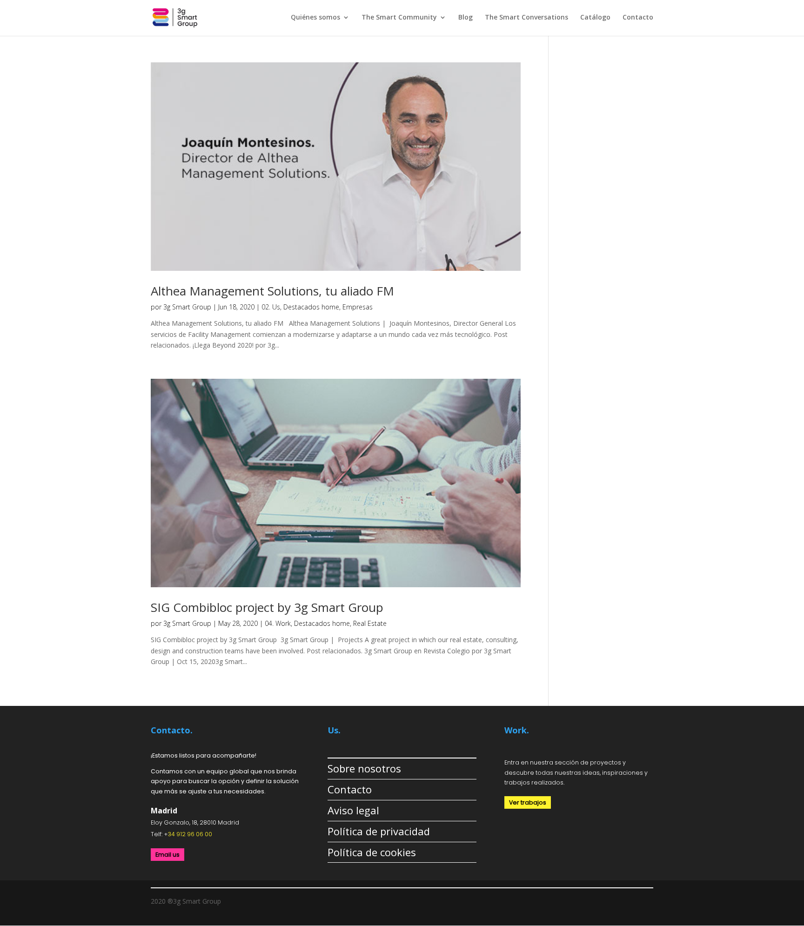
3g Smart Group (187, 306)
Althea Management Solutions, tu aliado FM (272, 290)
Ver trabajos (527, 802)
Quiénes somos (315, 17)
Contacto (638, 17)
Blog (465, 17)
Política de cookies (372, 852)
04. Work (278, 623)
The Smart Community (399, 17)
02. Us (270, 306)
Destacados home (311, 306)
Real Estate (370, 623)
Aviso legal (353, 810)
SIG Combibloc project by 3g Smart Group (267, 607)
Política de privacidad (379, 831)
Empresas (357, 306)
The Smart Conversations (526, 17)
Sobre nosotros (364, 768)
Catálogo (595, 17)
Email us (167, 855)
